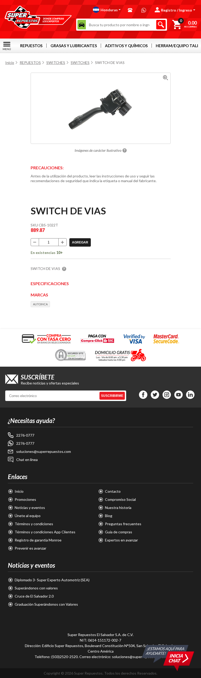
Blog (108, 515)
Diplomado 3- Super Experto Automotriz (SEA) (52, 580)
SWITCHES (55, 62)
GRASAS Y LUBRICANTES (74, 45)
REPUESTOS (31, 45)
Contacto (113, 491)
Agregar (80, 242)
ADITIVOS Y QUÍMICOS (126, 45)
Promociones (25, 499)
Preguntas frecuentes (123, 524)
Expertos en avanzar (121, 540)
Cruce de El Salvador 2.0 (34, 596)
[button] (107, 9)
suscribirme (112, 396)
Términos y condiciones (34, 524)
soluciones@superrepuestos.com (43, 451)
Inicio (9, 62)
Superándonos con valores (36, 588)
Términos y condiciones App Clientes (45, 532)
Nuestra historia (118, 507)
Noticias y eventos (30, 507)
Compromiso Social (120, 499)
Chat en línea (27, 459)
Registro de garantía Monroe (38, 540)
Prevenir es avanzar (30, 548)
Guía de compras (118, 532)
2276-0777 (25, 435)
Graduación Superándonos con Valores (46, 604)
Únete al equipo (28, 515)
